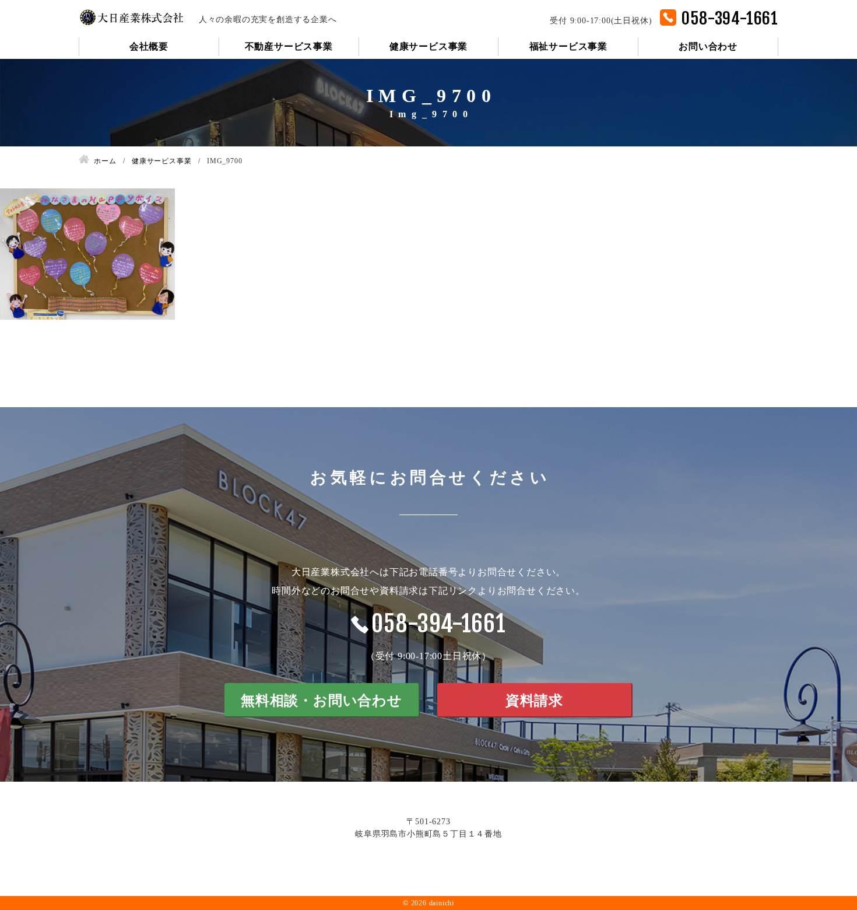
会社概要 (148, 46)
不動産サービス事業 (289, 46)
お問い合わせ (708, 46)
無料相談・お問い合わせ (321, 700)
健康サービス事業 (428, 46)
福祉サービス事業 (568, 46)
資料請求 (534, 700)
